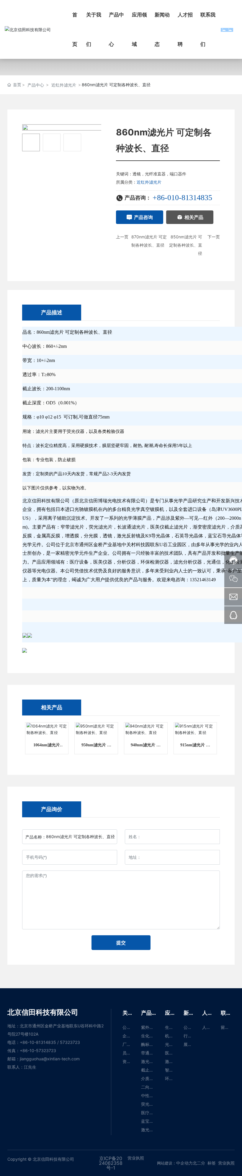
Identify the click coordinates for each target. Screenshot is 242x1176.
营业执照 (226, 1162)
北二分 (199, 1162)
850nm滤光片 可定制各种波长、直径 (185, 245)
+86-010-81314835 (182, 197)
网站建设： (166, 1163)
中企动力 (184, 1162)
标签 (211, 1162)
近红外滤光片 (63, 84)
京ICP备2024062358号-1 (110, 1163)
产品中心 (35, 84)
